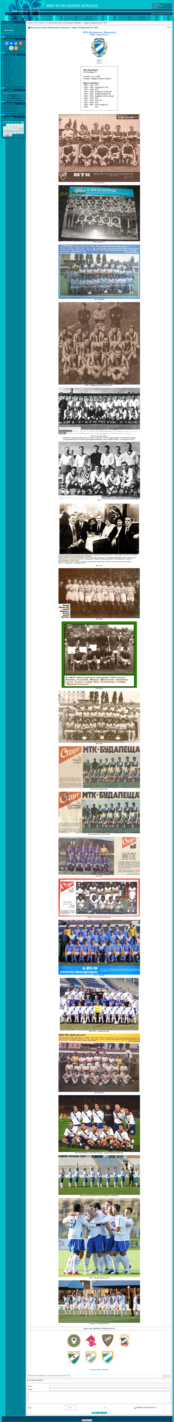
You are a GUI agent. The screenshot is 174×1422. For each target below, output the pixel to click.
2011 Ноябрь (8, 58)
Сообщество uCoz (10, 108)
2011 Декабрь (8, 60)
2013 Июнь (7, 80)
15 (7, 130)
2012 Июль (7, 68)
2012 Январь (8, 62)
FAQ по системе (10, 110)
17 (13, 130)
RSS (169, 13)
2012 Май (7, 66)
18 (16, 130)
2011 (35, 23)
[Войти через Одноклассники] (16, 48)
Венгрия (105, 1369)
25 (16, 133)
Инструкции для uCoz (11, 111)
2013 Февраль (8, 76)
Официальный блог (11, 106)
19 (19, 130)
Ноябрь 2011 (17, 120)
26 (19, 133)
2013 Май (7, 78)
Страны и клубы (95, 1369)
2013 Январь (8, 74)
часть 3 (99, 63)
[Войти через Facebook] (16, 43)
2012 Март (7, 64)
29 (7, 135)
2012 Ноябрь (8, 72)
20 (22, 130)
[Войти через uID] (7, 43)
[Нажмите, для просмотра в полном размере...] (99, 181)
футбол (59, 1375)
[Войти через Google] (11, 48)
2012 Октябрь (8, 70)
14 (4, 130)
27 (22, 133)
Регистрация (158, 6)
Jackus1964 (48, 1375)
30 (10, 135)
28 (4, 135)
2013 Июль (7, 82)
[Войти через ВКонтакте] (11, 43)
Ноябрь (41, 23)
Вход (156, 7)
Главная (156, 4)
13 (22, 127)
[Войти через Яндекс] (20, 43)
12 (19, 127)
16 (10, 130)
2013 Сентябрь (9, 84)
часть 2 (99, 61)
